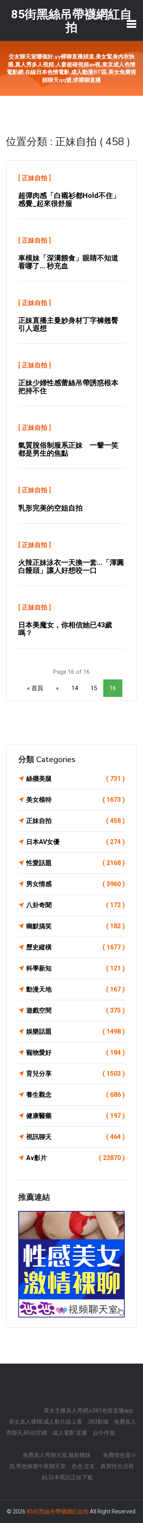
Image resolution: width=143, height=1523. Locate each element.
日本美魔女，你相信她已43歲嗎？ (65, 629)
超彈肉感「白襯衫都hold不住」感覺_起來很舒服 (69, 199)
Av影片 (75, 1158)
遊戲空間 (75, 1010)
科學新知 (75, 968)
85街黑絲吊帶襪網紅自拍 (58, 1511)
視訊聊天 (75, 1137)
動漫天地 (75, 989)
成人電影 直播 (69, 1433)
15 (94, 688)
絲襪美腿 (75, 778)
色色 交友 (83, 1466)
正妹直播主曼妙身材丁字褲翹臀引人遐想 (68, 324)
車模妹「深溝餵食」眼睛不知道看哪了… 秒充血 (68, 262)
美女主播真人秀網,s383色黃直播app (88, 1410)
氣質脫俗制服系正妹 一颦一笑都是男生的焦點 (68, 449)
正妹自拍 (34, 178)
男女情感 (75, 884)
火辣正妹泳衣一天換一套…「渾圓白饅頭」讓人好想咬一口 (71, 566)
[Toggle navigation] (131, 23)
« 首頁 (35, 688)
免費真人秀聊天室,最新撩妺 (57, 1455)
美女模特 (75, 799)
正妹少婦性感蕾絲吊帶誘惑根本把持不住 (68, 386)
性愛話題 (75, 863)
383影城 (98, 1421)
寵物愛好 (75, 1052)
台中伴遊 (104, 1433)
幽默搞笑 (75, 926)
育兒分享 (75, 1073)
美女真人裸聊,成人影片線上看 (45, 1421)
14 (75, 688)
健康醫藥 (75, 1115)
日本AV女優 (75, 842)
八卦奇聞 (75, 905)
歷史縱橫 (75, 947)
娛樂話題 (75, 1031)
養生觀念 (75, 1094)
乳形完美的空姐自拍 (50, 508)
